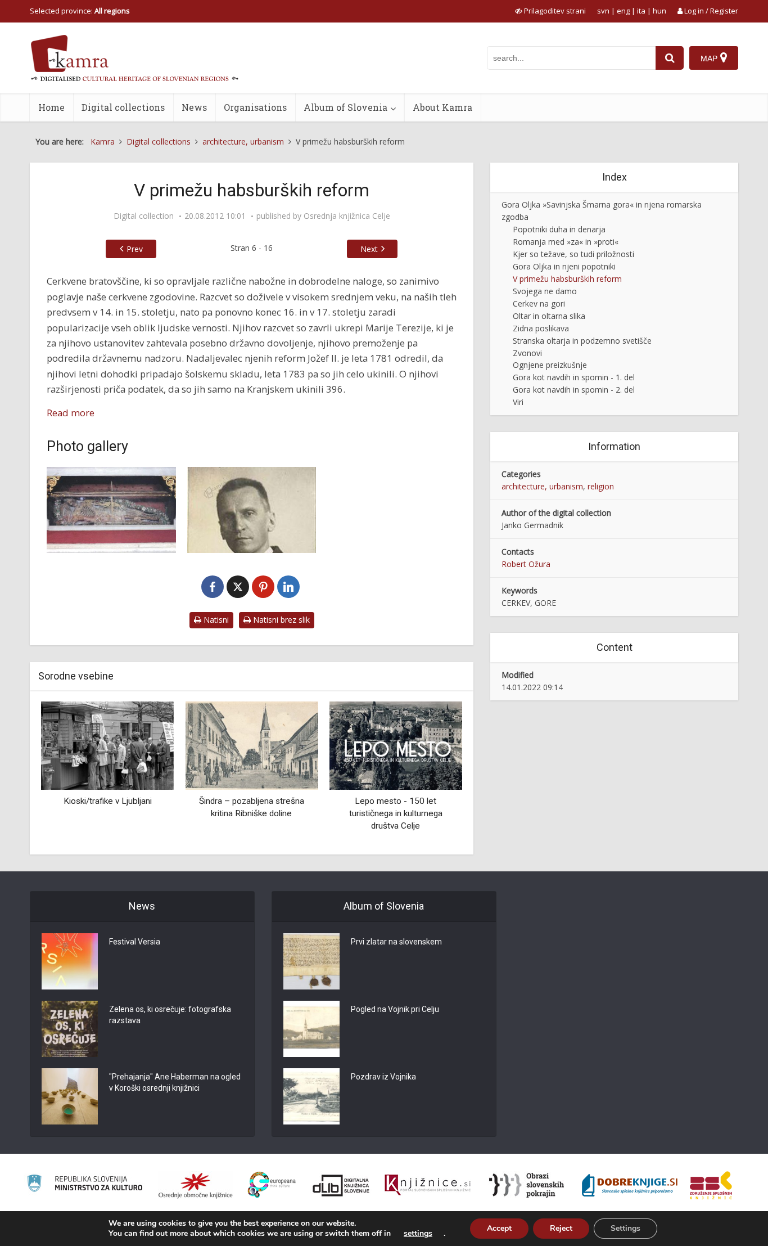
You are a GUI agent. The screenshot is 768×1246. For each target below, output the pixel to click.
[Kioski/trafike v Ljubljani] (107, 745)
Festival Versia (134, 941)
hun (659, 11)
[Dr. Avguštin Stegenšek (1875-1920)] (252, 510)
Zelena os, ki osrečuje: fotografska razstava (170, 1015)
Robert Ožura (526, 564)
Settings (625, 1228)
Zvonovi (527, 353)
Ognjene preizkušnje (550, 364)
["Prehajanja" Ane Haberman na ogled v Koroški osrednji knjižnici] (70, 1096)
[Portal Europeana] (272, 1185)
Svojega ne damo (545, 291)
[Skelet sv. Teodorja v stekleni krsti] (111, 510)
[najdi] (670, 58)
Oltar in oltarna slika (549, 316)
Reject (561, 1228)
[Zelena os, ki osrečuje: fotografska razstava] (70, 1029)
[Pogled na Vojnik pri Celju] (311, 1029)
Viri (518, 402)
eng (623, 11)
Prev (135, 249)
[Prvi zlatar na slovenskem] (311, 961)
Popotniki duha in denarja (559, 229)
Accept (499, 1228)
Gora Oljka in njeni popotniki (564, 266)
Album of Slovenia (345, 107)
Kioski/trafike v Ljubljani (108, 801)
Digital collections (123, 107)
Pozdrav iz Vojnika (383, 1076)
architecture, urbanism (542, 486)
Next (369, 249)
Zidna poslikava (541, 328)
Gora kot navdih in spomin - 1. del (574, 377)
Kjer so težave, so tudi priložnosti (573, 254)
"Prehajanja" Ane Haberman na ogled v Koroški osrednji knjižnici (175, 1082)
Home (51, 107)
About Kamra (442, 107)
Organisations (255, 107)
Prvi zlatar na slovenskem (396, 941)
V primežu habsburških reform (567, 278)
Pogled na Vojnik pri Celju (395, 1009)
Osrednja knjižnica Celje (347, 216)
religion (601, 486)
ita (641, 11)
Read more (70, 412)
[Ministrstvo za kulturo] (85, 1185)
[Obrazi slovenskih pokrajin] (527, 1185)
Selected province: (80, 11)
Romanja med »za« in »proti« (565, 241)
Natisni (215, 619)
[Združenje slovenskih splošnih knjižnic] (427, 1185)
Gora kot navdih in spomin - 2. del (574, 389)
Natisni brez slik (280, 619)
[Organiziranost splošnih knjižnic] (195, 1185)
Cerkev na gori (539, 303)
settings (418, 1234)
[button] (434, 774)
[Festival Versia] (70, 961)
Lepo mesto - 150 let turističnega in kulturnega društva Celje (395, 813)
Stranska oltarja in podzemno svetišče (582, 340)
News (194, 107)
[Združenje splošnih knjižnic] (711, 1185)
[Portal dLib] (341, 1185)
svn (603, 11)
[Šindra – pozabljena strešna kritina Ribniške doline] (251, 745)
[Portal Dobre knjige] (629, 1185)
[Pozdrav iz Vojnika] (311, 1096)
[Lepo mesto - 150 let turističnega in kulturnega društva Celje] (395, 745)
